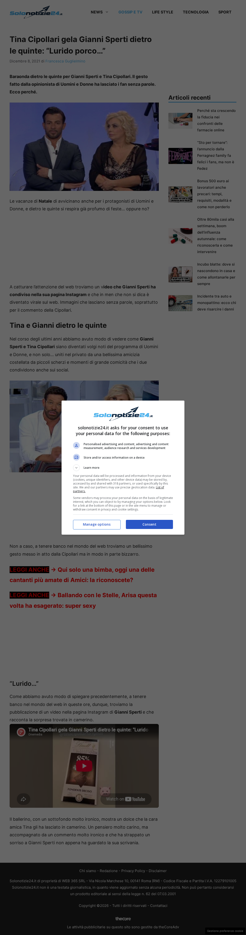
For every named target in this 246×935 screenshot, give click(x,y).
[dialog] (123, 468)
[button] (123, 467)
